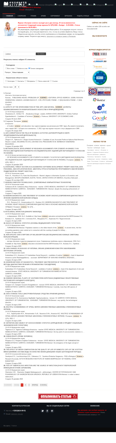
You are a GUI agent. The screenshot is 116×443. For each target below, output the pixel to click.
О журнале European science (100, 152)
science (96, 145)
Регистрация (94, 161)
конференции (91, 159)
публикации (96, 147)
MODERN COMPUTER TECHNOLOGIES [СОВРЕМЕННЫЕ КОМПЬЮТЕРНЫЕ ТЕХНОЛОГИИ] (38, 182)
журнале (103, 145)
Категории (11, 81)
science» (97, 150)
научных (98, 159)
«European (103, 150)
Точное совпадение (37, 68)
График (103, 147)
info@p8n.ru (29, 10)
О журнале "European (16, 121)
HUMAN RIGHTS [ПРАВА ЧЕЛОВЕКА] (19, 336)
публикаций (109, 161)
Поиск (41, 54)
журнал (108, 145)
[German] (75, 5)
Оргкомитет (98, 156)
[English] (59, 5)
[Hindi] (83, 5)
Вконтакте (52, 411)
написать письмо (17, 414)
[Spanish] (109, 5)
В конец (43, 385)
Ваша (88, 161)
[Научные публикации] (16, 4)
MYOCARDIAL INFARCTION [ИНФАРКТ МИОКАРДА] (23, 212)
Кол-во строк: (8, 87)
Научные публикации (93, 154)
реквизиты (102, 154)
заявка (110, 159)
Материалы (31, 81)
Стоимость (102, 161)
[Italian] (89, 5)
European (90, 145)
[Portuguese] (99, 5)
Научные (90, 147)
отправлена (104, 159)
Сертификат (90, 150)
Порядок (8, 72)
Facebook (47, 411)
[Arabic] (32, 5)
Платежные (90, 156)
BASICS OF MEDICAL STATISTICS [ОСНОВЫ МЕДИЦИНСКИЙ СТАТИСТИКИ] (33, 223)
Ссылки (55, 81)
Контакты (20, 81)
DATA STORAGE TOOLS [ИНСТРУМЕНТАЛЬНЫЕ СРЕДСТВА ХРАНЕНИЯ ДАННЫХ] (35, 294)
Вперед (35, 385)
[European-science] (58, 399)
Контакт (8, 93)
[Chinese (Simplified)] (45, 5)
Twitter (42, 411)
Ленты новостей (44, 81)
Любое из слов (22, 68)
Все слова (11, 68)
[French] (67, 5)
